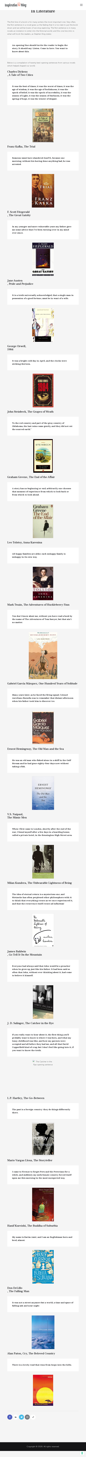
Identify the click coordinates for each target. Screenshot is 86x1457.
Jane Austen (15, 280)
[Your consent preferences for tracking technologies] (82, 1453)
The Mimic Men (17, 817)
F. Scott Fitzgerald (18, 212)
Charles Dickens (17, 71)
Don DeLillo (14, 1288)
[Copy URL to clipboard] (33, 1417)
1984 (10, 349)
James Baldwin (16, 951)
